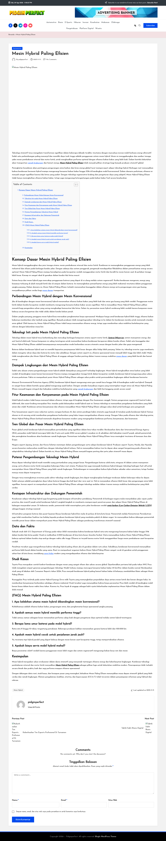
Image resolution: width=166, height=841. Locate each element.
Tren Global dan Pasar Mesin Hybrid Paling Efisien (42, 208)
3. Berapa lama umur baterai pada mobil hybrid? (46, 236)
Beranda (11, 34)
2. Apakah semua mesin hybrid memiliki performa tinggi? (49, 233)
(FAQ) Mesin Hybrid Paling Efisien (37, 225)
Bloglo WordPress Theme (105, 837)
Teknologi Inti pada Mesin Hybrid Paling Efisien (41, 198)
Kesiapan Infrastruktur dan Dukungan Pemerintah (42, 215)
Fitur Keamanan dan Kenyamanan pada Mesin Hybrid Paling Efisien (48, 205)
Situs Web (112, 800)
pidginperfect (36, 702)
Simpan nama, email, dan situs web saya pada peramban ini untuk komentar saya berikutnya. (51, 811)
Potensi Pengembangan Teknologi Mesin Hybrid (41, 212)
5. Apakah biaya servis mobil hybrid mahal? (44, 242)
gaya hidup (49, 554)
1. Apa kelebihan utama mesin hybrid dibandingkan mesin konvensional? (53, 230)
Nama (15, 800)
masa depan (47, 290)
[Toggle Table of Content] (74, 185)
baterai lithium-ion (116, 338)
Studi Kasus (29, 222)
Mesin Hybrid (18, 690)
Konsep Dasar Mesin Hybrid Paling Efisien (36, 190)
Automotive (17, 48)
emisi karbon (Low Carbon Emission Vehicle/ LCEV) (129, 506)
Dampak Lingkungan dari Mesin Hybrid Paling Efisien (43, 202)
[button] (150, 25)
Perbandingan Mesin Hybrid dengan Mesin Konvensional (43, 195)
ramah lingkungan (35, 163)
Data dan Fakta (30, 218)
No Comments (51, 59)
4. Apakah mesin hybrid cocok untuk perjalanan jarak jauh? (49, 239)
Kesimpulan (29, 248)
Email (64, 800)
